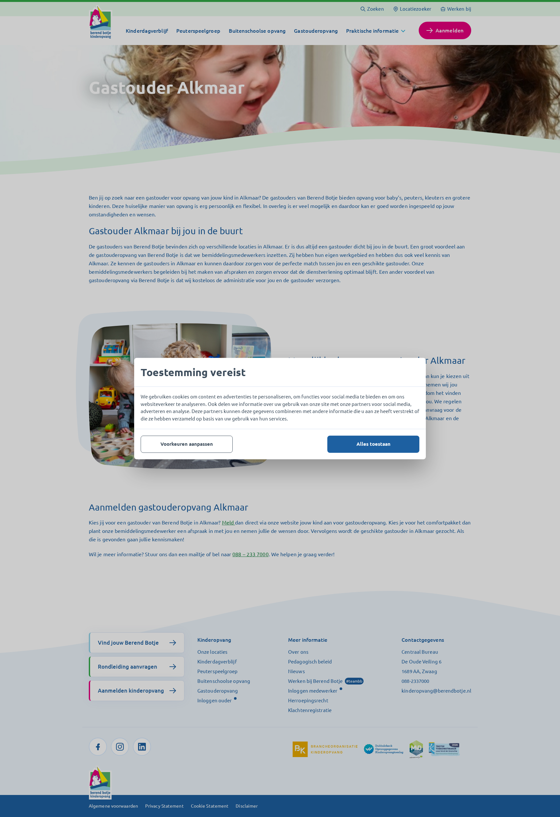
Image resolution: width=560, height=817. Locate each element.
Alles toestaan (373, 444)
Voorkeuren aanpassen (186, 444)
